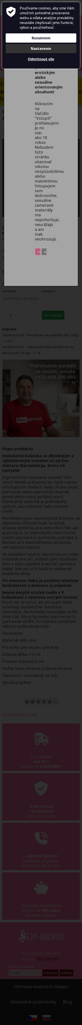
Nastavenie (41, 48)
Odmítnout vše (41, 59)
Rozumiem (41, 38)
